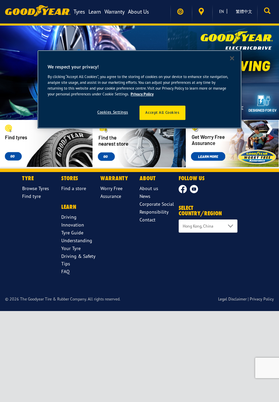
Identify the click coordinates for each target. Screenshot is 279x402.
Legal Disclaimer (232, 299)
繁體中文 (244, 11)
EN (221, 11)
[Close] (232, 58)
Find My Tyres (181, 11)
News (145, 196)
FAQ (65, 271)
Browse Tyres (35, 188)
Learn (94, 11)
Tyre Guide (72, 232)
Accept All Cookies (162, 112)
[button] (268, 11)
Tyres (79, 11)
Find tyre (31, 196)
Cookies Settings (112, 112)
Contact (147, 219)
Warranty (114, 11)
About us (138, 11)
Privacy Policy (262, 299)
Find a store (202, 12)
